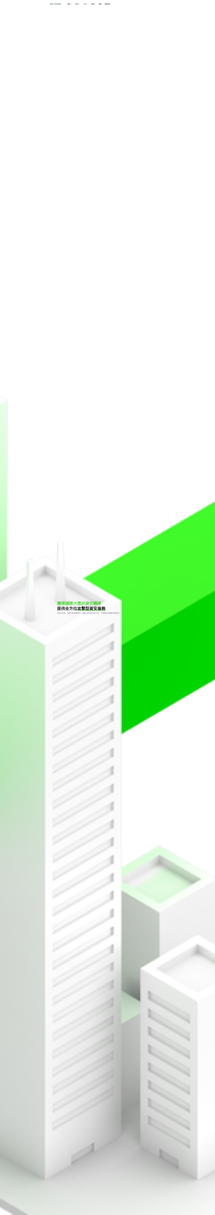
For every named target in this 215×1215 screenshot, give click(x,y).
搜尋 (100, 4)
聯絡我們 (107, 4)
